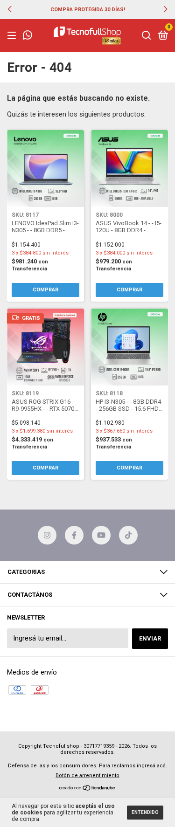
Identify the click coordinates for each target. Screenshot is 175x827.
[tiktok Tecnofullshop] (128, 535)
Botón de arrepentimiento (87, 775)
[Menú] (13, 36)
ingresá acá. (152, 766)
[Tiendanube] (87, 789)
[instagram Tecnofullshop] (47, 535)
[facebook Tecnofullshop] (74, 535)
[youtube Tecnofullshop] (101, 535)
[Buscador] (146, 36)
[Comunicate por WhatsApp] (27, 36)
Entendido (145, 812)
